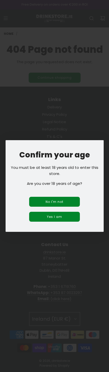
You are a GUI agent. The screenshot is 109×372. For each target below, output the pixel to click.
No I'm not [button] (54, 202)
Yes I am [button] (54, 217)
